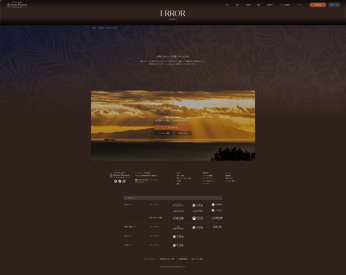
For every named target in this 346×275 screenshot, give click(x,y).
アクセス (299, 5)
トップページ (169, 64)
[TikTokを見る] (119, 181)
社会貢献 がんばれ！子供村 (167, 259)
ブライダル (206, 184)
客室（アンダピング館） (184, 178)
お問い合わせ (184, 133)
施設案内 (270, 5)
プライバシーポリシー (149, 259)
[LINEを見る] (115, 181)
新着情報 (228, 175)
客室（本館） (181, 175)
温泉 (258, 5)
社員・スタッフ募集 (197, 259)
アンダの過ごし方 (208, 181)
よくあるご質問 (164, 133)
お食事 (248, 5)
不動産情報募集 (183, 259)
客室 (237, 5)
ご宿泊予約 (317, 5)
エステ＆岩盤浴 (285, 5)
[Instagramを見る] (124, 181)
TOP (227, 5)
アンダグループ (130, 198)
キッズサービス (208, 178)
